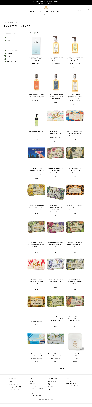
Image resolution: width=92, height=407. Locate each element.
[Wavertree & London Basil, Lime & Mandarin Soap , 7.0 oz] (75, 231)
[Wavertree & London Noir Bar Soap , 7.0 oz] (75, 194)
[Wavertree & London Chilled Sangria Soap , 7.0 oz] (75, 120)
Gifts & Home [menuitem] (65, 17)
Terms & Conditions (41, 405)
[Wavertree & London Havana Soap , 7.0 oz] (36, 306)
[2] (55, 368)
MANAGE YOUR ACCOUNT (72, 385)
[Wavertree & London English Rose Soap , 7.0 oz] (56, 157)
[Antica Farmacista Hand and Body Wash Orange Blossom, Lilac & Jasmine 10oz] (36, 83)
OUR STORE (11, 381)
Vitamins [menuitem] (54, 17)
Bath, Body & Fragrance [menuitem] (32, 17)
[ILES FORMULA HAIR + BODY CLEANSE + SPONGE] (36, 46)
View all (62, 368)
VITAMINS (34, 391)
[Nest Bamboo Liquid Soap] (36, 120)
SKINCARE (34, 386)
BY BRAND (31, 381)
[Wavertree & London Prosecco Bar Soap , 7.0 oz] (36, 343)
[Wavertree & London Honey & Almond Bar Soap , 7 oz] (36, 194)
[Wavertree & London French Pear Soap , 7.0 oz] (75, 157)
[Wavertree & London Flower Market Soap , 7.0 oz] (56, 268)
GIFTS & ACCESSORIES (37, 395)
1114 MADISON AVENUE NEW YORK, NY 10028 (16, 387)
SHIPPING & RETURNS (71, 383)
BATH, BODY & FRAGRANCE (38, 388)
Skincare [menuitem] (18, 17)
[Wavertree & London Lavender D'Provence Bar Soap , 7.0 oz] (56, 194)
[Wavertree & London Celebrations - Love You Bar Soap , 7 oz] (36, 268)
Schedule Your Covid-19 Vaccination (46, 1)
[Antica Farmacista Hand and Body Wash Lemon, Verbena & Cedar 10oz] (75, 46)
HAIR (33, 390)
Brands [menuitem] (76, 17)
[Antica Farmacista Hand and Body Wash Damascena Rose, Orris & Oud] (56, 46)
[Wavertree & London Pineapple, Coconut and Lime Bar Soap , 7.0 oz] (36, 231)
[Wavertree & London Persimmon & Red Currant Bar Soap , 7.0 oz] (75, 306)
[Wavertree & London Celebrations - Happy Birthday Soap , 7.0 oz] (56, 120)
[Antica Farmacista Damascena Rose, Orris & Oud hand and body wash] (75, 83)
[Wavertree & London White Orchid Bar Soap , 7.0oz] (56, 343)
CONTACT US (69, 381)
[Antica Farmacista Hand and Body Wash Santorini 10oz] (56, 83)
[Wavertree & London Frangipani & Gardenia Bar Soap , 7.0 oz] (75, 268)
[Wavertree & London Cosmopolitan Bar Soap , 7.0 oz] (36, 157)
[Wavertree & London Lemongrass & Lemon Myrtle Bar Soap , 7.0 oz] (56, 306)
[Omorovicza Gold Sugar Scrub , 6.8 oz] (75, 343)
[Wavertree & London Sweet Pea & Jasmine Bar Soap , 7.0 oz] (56, 231)
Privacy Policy (52, 405)
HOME (5, 22)
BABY (33, 393)
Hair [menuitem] (45, 17)
